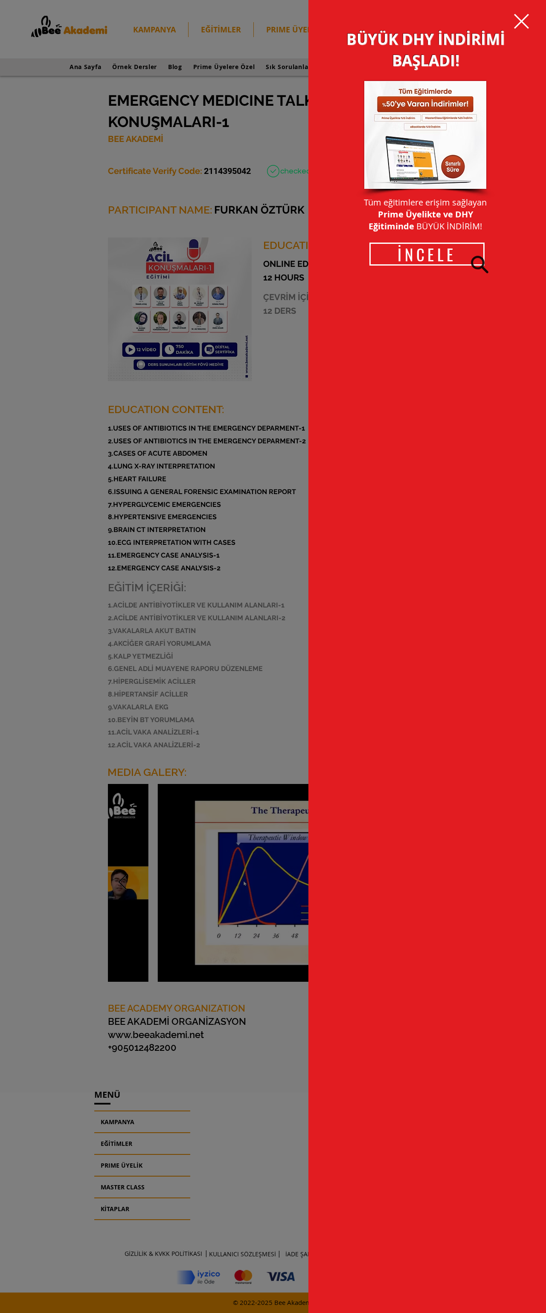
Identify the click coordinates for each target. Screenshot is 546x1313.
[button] (521, 21)
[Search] (480, 264)
